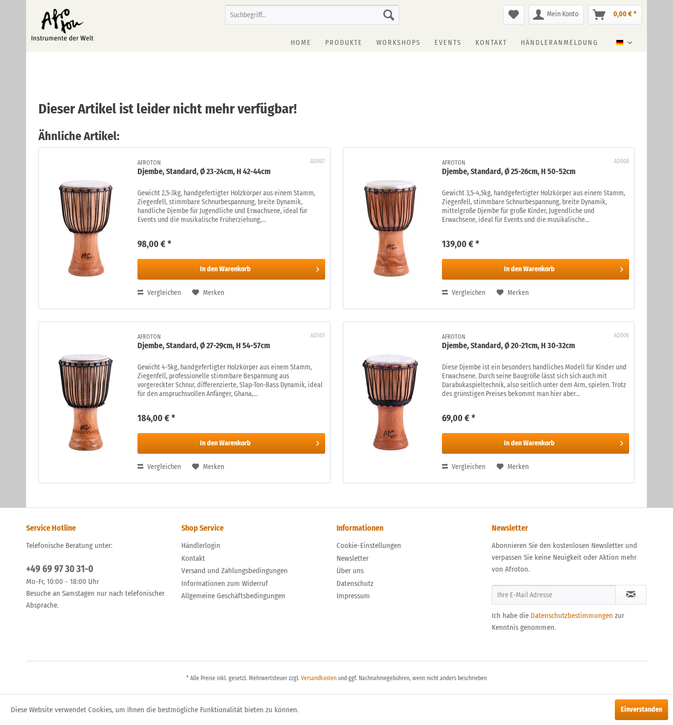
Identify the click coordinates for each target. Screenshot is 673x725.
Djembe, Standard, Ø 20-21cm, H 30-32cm (508, 345)
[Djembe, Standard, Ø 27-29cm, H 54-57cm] (86, 402)
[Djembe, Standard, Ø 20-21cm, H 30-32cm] (390, 402)
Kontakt (193, 558)
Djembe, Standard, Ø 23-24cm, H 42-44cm (203, 171)
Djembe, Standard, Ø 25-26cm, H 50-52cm (508, 171)
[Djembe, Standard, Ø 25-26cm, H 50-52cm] (390, 228)
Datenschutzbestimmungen (572, 615)
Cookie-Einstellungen (368, 545)
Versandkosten (318, 678)
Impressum (353, 595)
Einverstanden (641, 709)
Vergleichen (163, 293)
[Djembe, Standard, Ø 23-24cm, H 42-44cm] (86, 228)
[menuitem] (312, 15)
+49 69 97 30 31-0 (59, 569)
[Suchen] (388, 15)
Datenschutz (354, 583)
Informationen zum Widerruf (224, 583)
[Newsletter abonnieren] (630, 595)
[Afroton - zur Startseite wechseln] (62, 24)
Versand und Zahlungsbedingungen (234, 570)
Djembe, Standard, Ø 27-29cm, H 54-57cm (203, 345)
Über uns (350, 570)
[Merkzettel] (513, 15)
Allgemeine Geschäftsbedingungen (233, 595)
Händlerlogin (200, 545)
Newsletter (352, 558)
